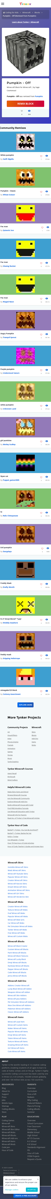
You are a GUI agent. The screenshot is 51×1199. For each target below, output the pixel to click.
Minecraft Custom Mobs (18, 936)
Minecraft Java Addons (17, 999)
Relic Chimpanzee (10, 515)
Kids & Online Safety (10, 1175)
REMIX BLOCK (25, 103)
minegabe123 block (8, 690)
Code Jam (6, 1147)
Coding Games (8, 1120)
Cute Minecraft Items (16, 1051)
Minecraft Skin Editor (11, 1129)
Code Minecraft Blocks (17, 972)
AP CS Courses (33, 1138)
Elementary (32, 1129)
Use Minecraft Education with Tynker (21, 811)
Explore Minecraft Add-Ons (17, 801)
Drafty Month (8, 587)
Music (10, 758)
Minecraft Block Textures (18, 956)
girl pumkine (5, 440)
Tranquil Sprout (9, 337)
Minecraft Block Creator (17, 946)
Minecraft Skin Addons (17, 995)
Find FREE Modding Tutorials (18, 808)
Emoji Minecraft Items (17, 1035)
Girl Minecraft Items (16, 1048)
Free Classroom (34, 1126)
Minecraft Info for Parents (17, 815)
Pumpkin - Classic (8, 191)
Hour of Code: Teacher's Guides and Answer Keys (25, 846)
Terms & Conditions (10, 1170)
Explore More (25, 705)
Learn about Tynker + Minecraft (25, 22)
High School (32, 1135)
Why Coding (32, 1100)
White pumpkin (7, 155)
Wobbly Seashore (10, 623)
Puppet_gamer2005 (11, 480)
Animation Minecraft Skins (19, 890)
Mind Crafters (13, 780)
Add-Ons (35, 738)
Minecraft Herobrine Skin (18, 897)
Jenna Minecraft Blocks (17, 976)
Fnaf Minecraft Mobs (16, 913)
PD (28, 1150)
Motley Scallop (9, 444)
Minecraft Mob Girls (16, 920)
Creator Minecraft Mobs (18, 906)
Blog (4, 1088)
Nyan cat (4, 476)
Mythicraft (11, 777)
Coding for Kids (11, 12)
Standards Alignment (36, 1147)
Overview (31, 1088)
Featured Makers (34, 1103)
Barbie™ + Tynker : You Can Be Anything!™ (23, 830)
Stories (10, 755)
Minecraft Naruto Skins (17, 883)
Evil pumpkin (6, 547)
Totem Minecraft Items (17, 1038)
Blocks (37, 12)
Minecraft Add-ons (10, 1138)
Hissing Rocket (9, 266)
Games (10, 752)
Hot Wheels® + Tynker (16, 840)
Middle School (33, 1132)
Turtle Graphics (13, 762)
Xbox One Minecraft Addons (19, 1005)
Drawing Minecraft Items (18, 1045)
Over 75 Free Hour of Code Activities (21, 843)
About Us (6, 1091)
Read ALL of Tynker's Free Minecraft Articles (24, 818)
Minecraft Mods (8, 1144)
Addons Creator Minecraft (18, 985)
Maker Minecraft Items (17, 1028)
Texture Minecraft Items (18, 1041)
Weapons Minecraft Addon (19, 992)
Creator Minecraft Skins (17, 880)
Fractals (10, 745)
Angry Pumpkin (7, 333)
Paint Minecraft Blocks (17, 953)
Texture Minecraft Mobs (18, 910)
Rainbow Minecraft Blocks (18, 966)
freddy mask (5, 654)
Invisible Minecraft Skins (18, 867)
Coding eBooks (8, 1109)
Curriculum (32, 1091)
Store (4, 1112)
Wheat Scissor (9, 194)
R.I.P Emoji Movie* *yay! (10, 619)
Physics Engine (13, 742)
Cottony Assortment (12, 694)
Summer (31, 1112)
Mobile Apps (7, 1103)
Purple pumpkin (7, 369)
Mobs (34, 745)
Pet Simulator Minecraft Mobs (20, 926)
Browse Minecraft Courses (17, 795)
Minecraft (26, 12)
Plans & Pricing (33, 1106)
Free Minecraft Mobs (16, 933)
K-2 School (31, 1141)
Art (9, 732)
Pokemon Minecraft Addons (19, 1009)
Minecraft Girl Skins (16, 893)
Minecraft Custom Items (18, 1025)
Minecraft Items (8, 1141)
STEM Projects (33, 1156)
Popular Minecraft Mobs (18, 916)
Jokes (9, 738)
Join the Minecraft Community (19, 798)
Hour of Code (7, 1150)
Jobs (3, 1100)
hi (1, 512)
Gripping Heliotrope (11, 658)
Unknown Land (9, 409)
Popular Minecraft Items (18, 1031)
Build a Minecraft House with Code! (20, 805)
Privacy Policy (9, 1173)
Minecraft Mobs (8, 1132)
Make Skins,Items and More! (18, 792)
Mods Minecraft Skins (17, 870)
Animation (11, 748)
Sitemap (5, 1106)
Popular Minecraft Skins (18, 877)
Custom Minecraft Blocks (18, 949)
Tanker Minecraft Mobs (17, 930)
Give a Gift (31, 1094)
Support (5, 1094)
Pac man (4, 226)
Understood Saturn (11, 373)
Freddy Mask (6, 583)
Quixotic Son (8, 230)
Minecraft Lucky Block (17, 959)
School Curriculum (35, 1123)
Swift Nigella (8, 159)
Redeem (30, 1097)
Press (4, 1097)
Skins (34, 732)
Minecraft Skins (8, 1126)
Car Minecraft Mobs (16, 923)
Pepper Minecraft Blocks (18, 969)
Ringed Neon (8, 302)
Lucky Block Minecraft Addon (20, 989)
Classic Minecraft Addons (18, 1012)
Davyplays (7, 551)
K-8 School (31, 1144)
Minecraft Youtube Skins (18, 874)
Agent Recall (12, 773)
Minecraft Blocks (9, 1135)
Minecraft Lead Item (16, 1022)
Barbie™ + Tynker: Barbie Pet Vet (19, 833)
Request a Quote (34, 1159)
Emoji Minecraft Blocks (17, 962)
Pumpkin (39, 96)
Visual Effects (12, 735)
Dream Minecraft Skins (17, 887)
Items (34, 742)
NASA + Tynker (13, 836)
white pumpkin (7, 405)
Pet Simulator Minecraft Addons (21, 1002)
